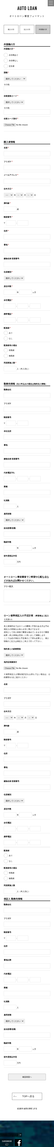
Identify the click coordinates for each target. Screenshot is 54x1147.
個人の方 (11, 29)
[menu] (51, 3)
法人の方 (27, 29)
